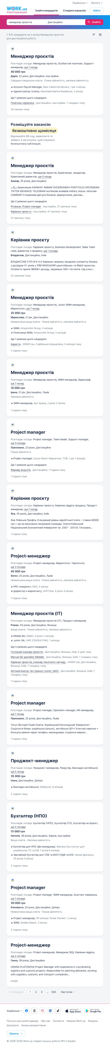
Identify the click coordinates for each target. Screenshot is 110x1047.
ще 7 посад (30, 67)
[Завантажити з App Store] (73, 1011)
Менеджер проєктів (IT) (36, 613)
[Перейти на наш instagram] (42, 1011)
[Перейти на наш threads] (34, 1011)
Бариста (16, 344)
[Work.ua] (17, 9)
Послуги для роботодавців (22, 1021)
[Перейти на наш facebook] (26, 1011)
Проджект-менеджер (34, 760)
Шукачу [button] (14, 1033)
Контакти (58, 1021)
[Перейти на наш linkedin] (50, 1011)
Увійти (96, 10)
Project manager (28, 432)
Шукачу (95, 2)
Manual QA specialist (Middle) (27, 657)
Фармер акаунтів (21, 470)
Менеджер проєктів (32, 56)
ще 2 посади (18, 956)
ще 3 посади (18, 443)
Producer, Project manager (26, 206)
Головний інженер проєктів (27, 651)
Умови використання (33, 1025)
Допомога (13, 1025)
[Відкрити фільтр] (100, 35)
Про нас (45, 1021)
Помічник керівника (22, 103)
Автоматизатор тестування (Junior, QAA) (35, 671)
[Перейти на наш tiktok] (58, 1011)
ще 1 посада (50, 250)
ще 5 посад (44, 176)
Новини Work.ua (76, 1021)
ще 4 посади (18, 826)
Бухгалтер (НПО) (29, 816)
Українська (13, 1010)
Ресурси (93, 1021)
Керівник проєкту (21, 211)
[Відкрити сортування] (94, 35)
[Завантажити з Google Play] (94, 1011)
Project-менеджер (30, 555)
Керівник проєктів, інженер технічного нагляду (38, 662)
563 (54, 992)
